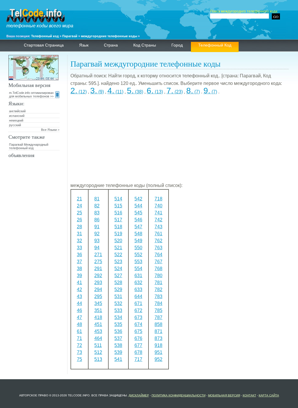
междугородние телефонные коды (109, 36)
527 (118, 275)
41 (79, 282)
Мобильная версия (224, 395)
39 (79, 275)
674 (138, 324)
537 (118, 338)
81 (97, 198)
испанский (16, 115)
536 (118, 331)
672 (138, 310)
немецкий (16, 120)
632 (138, 282)
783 (158, 296)
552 (138, 254)
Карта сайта (269, 395)
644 (138, 296)
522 (118, 254)
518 (118, 226)
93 (97, 240)
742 (158, 219)
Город (177, 45)
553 (138, 261)
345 (98, 303)
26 (79, 219)
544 (138, 205)
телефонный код (214, 45)
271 (98, 254)
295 (98, 296)
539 (118, 352)
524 (118, 268)
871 (158, 331)
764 (158, 254)
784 (158, 303)
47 (79, 317)
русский (15, 125)
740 (158, 205)
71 (79, 338)
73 (79, 352)
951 (158, 352)
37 (79, 261)
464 (98, 338)
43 (79, 296)
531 (118, 296)
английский (17, 111)
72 (79, 345)
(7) (193, 91)
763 (158, 247)
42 (79, 289)
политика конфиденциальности (178, 395)
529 (118, 289)
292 (98, 275)
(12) (78, 91)
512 (98, 352)
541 (118, 359)
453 (98, 331)
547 (138, 226)
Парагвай (69, 36)
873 (158, 338)
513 (98, 359)
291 (98, 268)
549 (138, 240)
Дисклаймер (139, 395)
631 (138, 275)
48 (79, 324)
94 (97, 247)
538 (118, 345)
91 (97, 226)
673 (138, 317)
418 (98, 317)
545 (138, 212)
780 (158, 275)
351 (98, 310)
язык (83, 45)
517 (118, 219)
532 (118, 303)
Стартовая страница (44, 45)
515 (118, 205)
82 (97, 205)
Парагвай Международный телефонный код (28, 146)
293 (98, 282)
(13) (155, 91)
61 (79, 331)
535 (118, 324)
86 (97, 219)
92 (97, 233)
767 (158, 261)
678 (138, 352)
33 (79, 247)
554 (138, 268)
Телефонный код (45, 36)
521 (118, 247)
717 (138, 359)
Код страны (144, 45)
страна (111, 45)
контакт (249, 395)
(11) (115, 91)
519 (118, 233)
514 (118, 198)
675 (138, 331)
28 (79, 226)
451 (98, 324)
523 (118, 261)
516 (118, 212)
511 (98, 345)
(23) (174, 91)
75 (79, 359)
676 (138, 338)
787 (158, 317)
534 (118, 317)
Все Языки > (50, 129)
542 (138, 198)
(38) (135, 91)
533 (118, 310)
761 (158, 233)
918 (158, 345)
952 (158, 359)
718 (158, 198)
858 (158, 324)
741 (158, 212)
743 (158, 226)
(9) (97, 91)
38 (79, 268)
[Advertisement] (179, 141)
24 (79, 205)
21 (79, 198)
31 (79, 233)
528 (118, 282)
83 (97, 212)
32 (79, 240)
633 (138, 289)
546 (138, 219)
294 (98, 289)
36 (79, 254)
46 (79, 310)
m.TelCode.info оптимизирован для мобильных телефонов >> (31, 94)
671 (138, 303)
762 (158, 240)
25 (79, 212)
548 (138, 233)
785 (158, 310)
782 (158, 289)
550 (138, 247)
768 (158, 268)
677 (138, 345)
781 (158, 282)
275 (98, 261)
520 (118, 240)
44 (79, 303)
